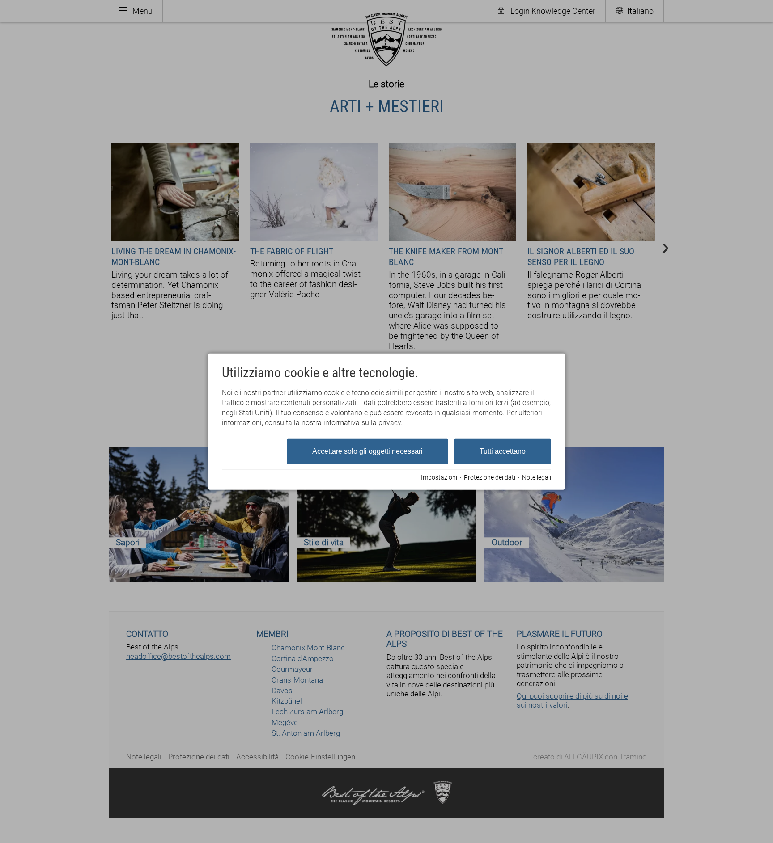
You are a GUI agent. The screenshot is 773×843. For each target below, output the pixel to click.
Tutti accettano (503, 451)
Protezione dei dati (489, 477)
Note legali (536, 477)
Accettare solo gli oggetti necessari (367, 451)
